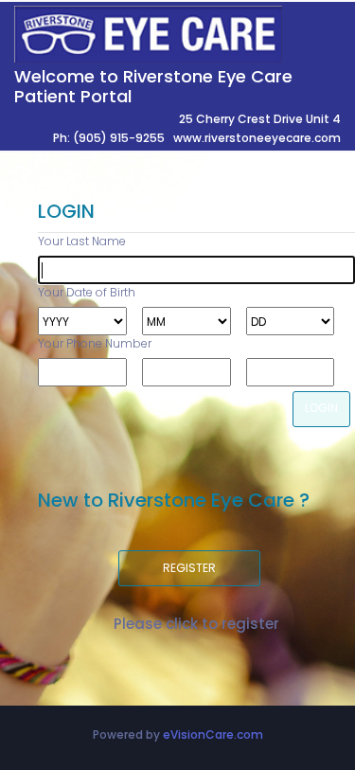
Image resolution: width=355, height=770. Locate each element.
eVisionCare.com (213, 734)
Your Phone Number (94, 343)
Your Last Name (82, 241)
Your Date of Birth (86, 292)
